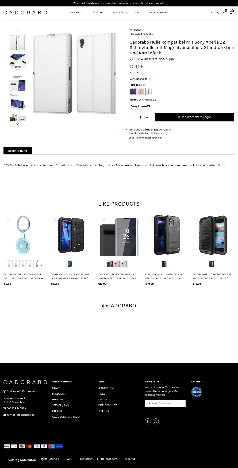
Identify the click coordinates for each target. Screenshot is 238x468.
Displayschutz (107, 405)
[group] (24, 235)
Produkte (58, 394)
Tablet (102, 394)
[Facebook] (148, 421)
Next (41, 264)
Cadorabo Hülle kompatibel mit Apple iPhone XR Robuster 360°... (70, 276)
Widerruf (130, 459)
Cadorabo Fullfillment (67, 417)
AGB (70, 459)
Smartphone (106, 388)
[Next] (114, 73)
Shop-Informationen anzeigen (145, 137)
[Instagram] (156, 421)
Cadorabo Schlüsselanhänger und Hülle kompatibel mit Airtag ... (24, 276)
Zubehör (103, 411)
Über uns (57, 399)
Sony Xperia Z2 (140, 106)
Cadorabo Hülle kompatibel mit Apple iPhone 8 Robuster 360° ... (212, 276)
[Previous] (34, 73)
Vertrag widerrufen (22, 460)
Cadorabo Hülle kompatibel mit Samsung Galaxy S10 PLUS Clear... (118, 276)
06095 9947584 (16, 408)
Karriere (57, 411)
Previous (7, 264)
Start (56, 388)
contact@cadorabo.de (20, 415)
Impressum (87, 459)
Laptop (103, 399)
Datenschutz (109, 459)
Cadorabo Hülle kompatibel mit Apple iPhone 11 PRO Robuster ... (164, 276)
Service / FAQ (60, 405)
